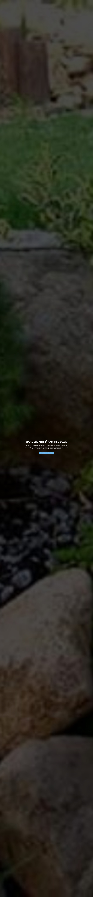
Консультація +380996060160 (46, 453)
